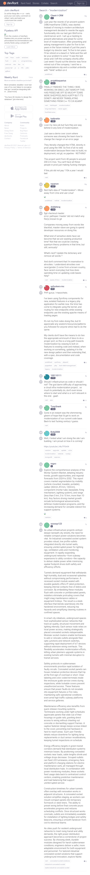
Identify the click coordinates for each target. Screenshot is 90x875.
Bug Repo (24, 131)
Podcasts (24, 136)
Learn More (10, 47)
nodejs (68, 454)
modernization (64, 105)
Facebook (24, 138)
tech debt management (67, 365)
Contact (7, 138)
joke (27, 68)
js (15, 68)
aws (51, 400)
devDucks (8, 136)
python (7, 71)
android (8, 64)
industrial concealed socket (55, 864)
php (55, 365)
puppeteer (48, 365)
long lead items (50, 109)
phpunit (65, 362)
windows (25, 57)
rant (46, 105)
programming (26, 61)
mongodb (48, 457)
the (19, 64)
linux (12, 57)
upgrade (56, 450)
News (6, 128)
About (6, 125)
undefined (48, 74)
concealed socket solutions (60, 861)
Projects (23, 128)
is (23, 64)
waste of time (54, 280)
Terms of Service (24, 148)
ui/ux (70, 450)
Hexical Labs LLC (23, 145)
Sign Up (80, 3)
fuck (6, 61)
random (48, 450)
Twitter (22, 141)
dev (14, 64)
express (57, 457)
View (31, 77)
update (63, 450)
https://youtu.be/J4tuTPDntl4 (56, 446)
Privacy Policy (9, 148)
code (18, 57)
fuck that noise (50, 112)
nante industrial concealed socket (57, 868)
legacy (47, 369)
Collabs (45, 3)
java (14, 61)
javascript (8, 68)
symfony (57, 362)
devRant (7, 145)
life (22, 68)
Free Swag (8, 133)
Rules (22, 125)
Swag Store (9, 131)
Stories (36, 3)
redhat (56, 200)
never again (62, 109)
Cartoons (23, 133)
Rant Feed (26, 3)
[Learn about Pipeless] (5, 34)
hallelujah (53, 105)
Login (70, 3)
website (60, 454)
